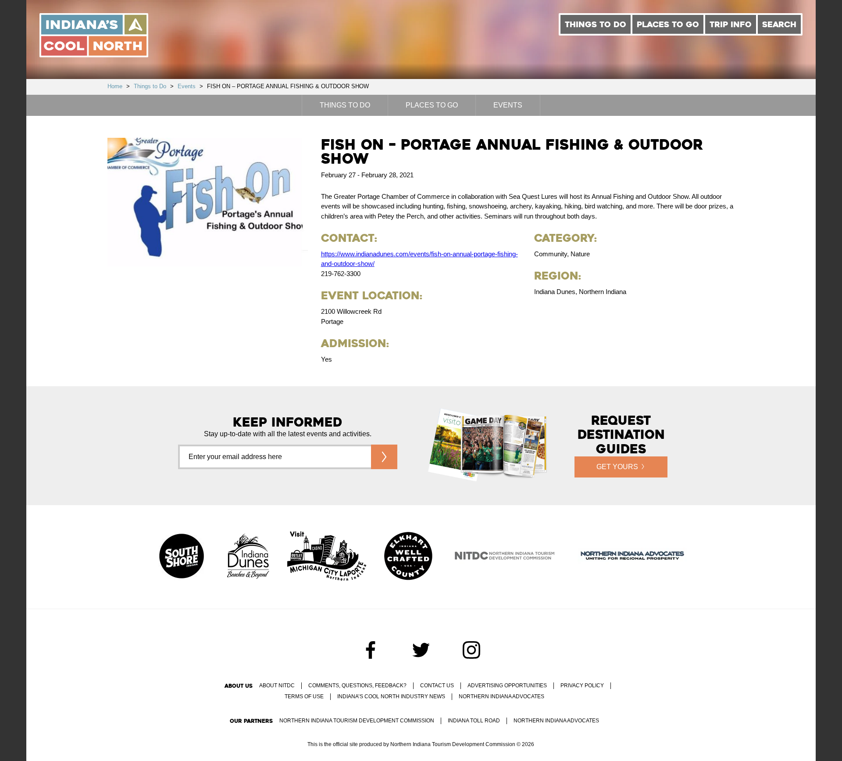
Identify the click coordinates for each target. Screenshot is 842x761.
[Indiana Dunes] (248, 556)
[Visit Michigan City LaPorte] (326, 556)
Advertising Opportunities (507, 685)
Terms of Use (304, 696)
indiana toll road (474, 721)
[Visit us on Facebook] (370, 650)
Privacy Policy (582, 685)
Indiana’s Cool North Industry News (391, 696)
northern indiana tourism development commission (356, 721)
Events (187, 86)
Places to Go (668, 24)
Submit (384, 457)
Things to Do (595, 24)
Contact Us (437, 685)
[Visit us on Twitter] (421, 650)
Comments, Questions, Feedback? (357, 685)
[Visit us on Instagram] (471, 650)
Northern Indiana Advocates (501, 696)
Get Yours (617, 466)
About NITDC (277, 685)
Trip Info (731, 24)
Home (114, 86)
